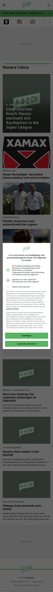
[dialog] (26, 296)
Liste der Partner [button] (12, 309)
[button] (26, 287)
